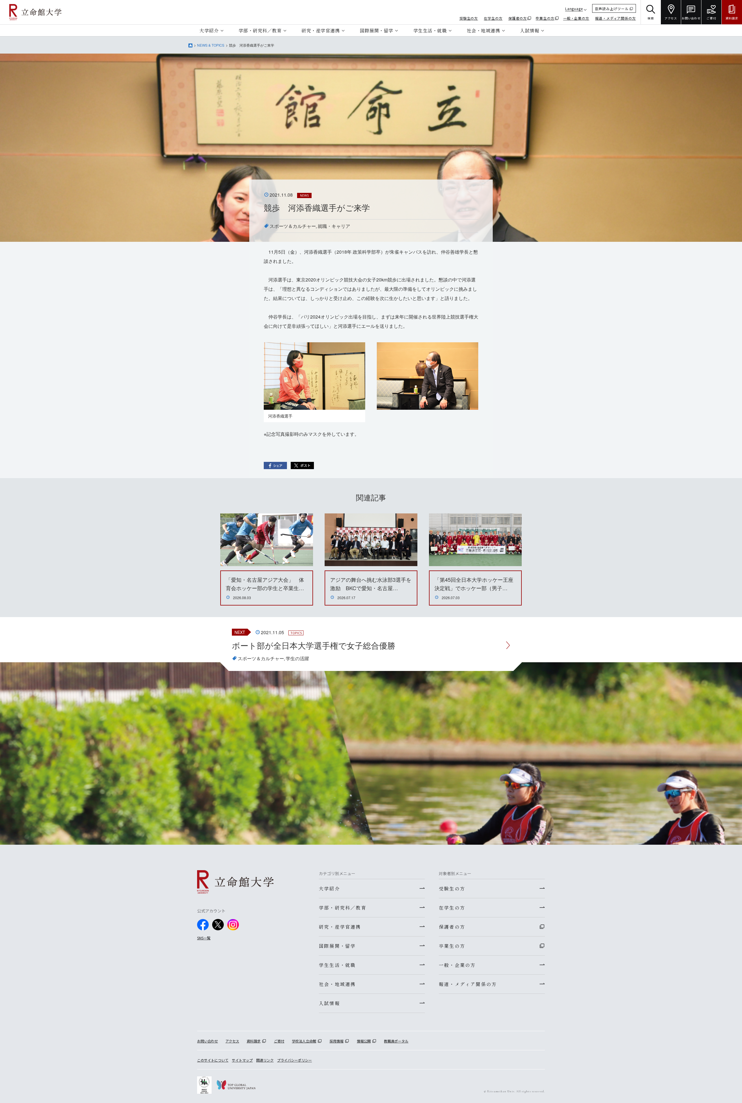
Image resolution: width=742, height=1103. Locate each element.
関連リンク (265, 1060)
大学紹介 (209, 30)
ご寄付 (279, 1040)
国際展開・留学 (376, 30)
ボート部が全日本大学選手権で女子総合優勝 (313, 645)
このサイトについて (212, 1060)
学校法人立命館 (304, 1040)
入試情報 (529, 30)
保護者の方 (517, 18)
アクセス (232, 1040)
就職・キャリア (334, 226)
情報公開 (364, 1040)
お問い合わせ (207, 1040)
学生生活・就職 (430, 30)
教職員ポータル (396, 1040)
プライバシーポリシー (294, 1060)
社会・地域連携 (483, 30)
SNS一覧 (203, 937)
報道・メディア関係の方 (615, 18)
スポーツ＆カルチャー (293, 226)
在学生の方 (493, 18)
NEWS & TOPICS (210, 45)
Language (574, 8)
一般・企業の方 (576, 18)
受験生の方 (468, 18)
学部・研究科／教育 (260, 30)
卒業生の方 (545, 18)
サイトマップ (242, 1060)
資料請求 (254, 1040)
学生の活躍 (297, 658)
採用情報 (336, 1040)
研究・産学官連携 (320, 30)
